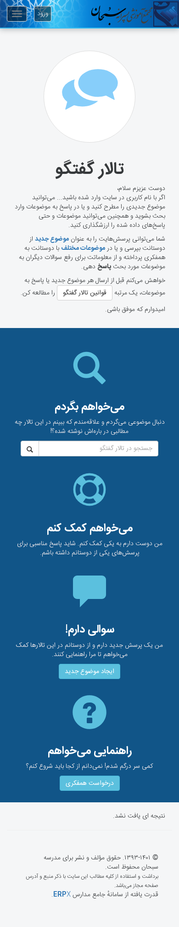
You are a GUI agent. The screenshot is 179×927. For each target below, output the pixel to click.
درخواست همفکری (90, 783)
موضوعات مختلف (83, 248)
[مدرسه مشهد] (135, 14)
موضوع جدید (52, 239)
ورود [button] (42, 13)
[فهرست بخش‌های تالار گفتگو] (89, 97)
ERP (62, 894)
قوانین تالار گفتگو (84, 293)
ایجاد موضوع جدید (89, 671)
